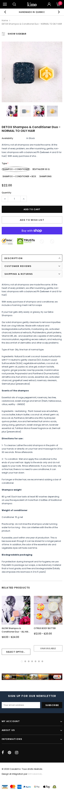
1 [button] (22, 661)
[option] (32, 12)
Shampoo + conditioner (16, 169)
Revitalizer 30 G (41, 169)
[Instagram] (16, 752)
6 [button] (39, 661)
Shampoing (45, 176)
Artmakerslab (35, 773)
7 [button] (42, 661)
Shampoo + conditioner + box (19, 176)
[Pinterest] (9, 752)
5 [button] (35, 661)
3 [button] (29, 661)
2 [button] (25, 661)
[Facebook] (3, 752)
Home (5, 20)
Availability (7, 138)
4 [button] (32, 661)
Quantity (6, 192)
